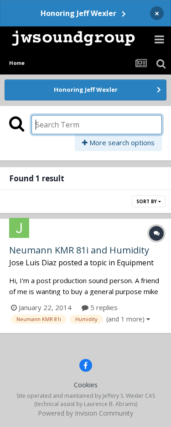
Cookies (86, 384)
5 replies (103, 307)
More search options (121, 142)
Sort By (147, 201)
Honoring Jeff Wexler (78, 13)
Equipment (135, 263)
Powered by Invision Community (85, 413)
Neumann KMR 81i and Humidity (79, 250)
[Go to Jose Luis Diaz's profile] (19, 228)
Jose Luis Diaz (33, 263)
